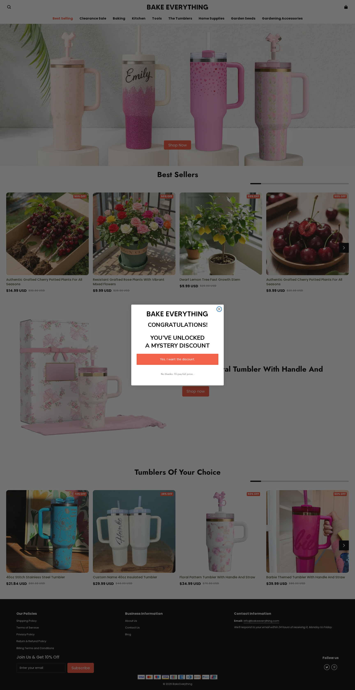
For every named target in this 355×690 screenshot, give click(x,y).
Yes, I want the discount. (177, 359)
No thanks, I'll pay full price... (177, 374)
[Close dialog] (219, 309)
